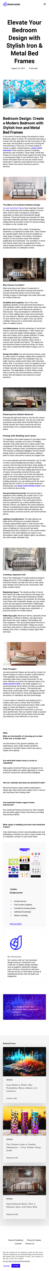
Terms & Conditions (15, 1240)
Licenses (18, 1244)
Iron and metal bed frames (13, 208)
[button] (45, 4)
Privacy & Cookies (34, 1240)
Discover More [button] (16, 924)
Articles (9, 1080)
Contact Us (29, 1244)
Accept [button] (15, 1266)
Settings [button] (6, 1266)
